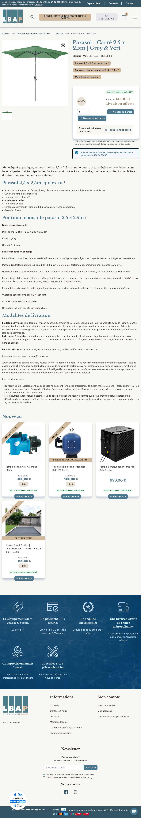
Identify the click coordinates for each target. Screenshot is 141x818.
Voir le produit (24, 496)
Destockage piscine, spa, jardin (33, 33)
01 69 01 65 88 (58, 2)
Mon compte (109, 697)
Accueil (6, 33)
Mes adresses (105, 711)
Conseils (113, 3)
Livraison (54, 716)
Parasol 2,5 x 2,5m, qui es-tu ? (92, 63)
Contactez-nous (58, 711)
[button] (134, 811)
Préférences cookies (60, 733)
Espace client (94, 3)
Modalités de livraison (87, 77)
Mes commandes (106, 705)
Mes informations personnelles (113, 716)
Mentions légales (58, 722)
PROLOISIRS (106, 56)
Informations (61, 697)
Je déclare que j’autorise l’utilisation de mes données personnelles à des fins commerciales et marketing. (70, 776)
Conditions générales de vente (66, 727)
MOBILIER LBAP (91, 56)
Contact (38, 4)
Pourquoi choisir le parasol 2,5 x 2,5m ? (97, 70)
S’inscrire (91, 767)
